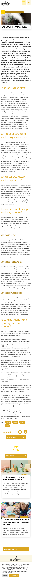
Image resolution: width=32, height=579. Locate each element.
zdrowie (7, 425)
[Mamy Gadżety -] (5, 3)
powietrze (15, 422)
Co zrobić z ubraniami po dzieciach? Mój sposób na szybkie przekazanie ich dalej (16, 522)
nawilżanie (8, 422)
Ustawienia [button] (5, 575)
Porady (8, 12)
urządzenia (22, 422)
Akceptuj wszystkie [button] (14, 575)
